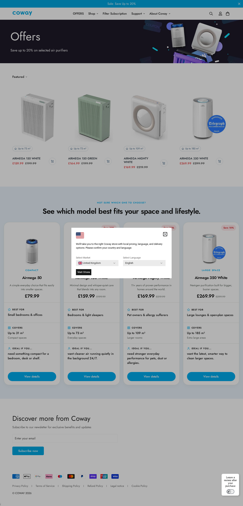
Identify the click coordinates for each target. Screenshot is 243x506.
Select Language (132, 257)
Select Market (83, 257)
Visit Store (83, 272)
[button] (165, 234)
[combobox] (89, 263)
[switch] (230, 491)
